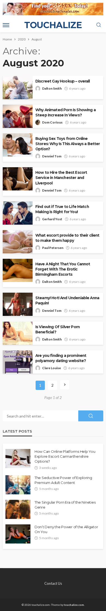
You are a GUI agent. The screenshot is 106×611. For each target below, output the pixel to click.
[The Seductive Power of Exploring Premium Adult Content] (17, 484)
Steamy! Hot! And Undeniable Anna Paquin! (67, 300)
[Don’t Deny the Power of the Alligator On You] (17, 534)
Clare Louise (51, 368)
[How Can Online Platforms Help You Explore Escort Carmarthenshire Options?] (17, 458)
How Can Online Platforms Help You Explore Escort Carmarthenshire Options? (65, 456)
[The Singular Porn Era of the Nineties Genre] (17, 509)
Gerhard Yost (52, 219)
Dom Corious (52, 122)
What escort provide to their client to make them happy (67, 238)
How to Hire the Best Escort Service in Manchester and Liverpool (61, 177)
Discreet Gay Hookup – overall (62, 81)
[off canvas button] (6, 25)
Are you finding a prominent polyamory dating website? (60, 358)
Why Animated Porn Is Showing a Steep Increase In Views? (65, 112)
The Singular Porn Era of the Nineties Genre (65, 504)
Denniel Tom (51, 156)
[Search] (98, 25)
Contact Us (53, 583)
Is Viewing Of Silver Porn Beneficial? (57, 329)
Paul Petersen (52, 248)
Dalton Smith (52, 88)
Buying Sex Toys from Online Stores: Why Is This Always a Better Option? (67, 143)
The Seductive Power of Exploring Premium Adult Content (63, 480)
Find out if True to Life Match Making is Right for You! (62, 209)
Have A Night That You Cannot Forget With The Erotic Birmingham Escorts (62, 269)
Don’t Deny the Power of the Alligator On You (66, 529)
